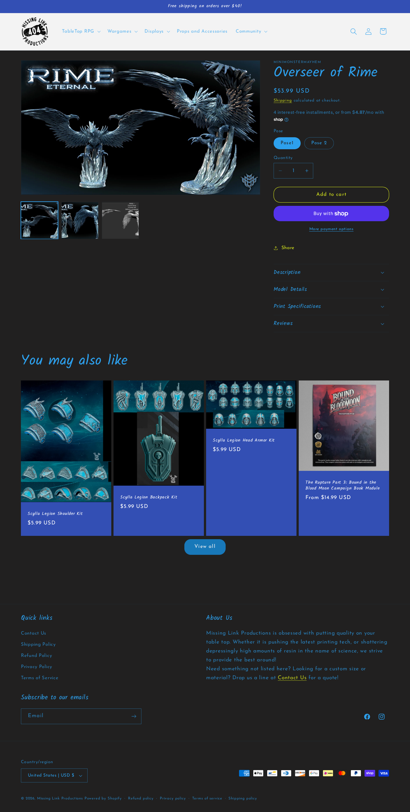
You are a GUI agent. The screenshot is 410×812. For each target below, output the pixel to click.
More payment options (331, 229)
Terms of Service (40, 678)
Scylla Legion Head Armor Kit (244, 441)
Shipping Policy (38, 644)
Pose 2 (319, 143)
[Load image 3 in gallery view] (120, 220)
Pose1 (287, 143)
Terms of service (207, 798)
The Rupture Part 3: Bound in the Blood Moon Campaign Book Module (342, 485)
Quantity (283, 158)
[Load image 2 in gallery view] (79, 220)
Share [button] (288, 247)
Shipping (283, 100)
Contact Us (33, 633)
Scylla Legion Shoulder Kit (55, 514)
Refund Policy (36, 655)
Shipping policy (242, 798)
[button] (80, 31)
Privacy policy (173, 798)
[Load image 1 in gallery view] (39, 220)
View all (205, 546)
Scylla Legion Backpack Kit (148, 497)
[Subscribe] (133, 716)
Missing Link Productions (60, 798)
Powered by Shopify (103, 798)
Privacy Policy (36, 666)
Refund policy (141, 798)
